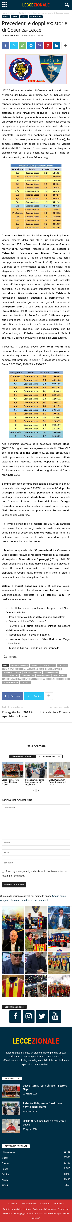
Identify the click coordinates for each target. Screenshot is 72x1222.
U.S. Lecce (25, 682)
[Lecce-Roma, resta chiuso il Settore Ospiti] (12, 770)
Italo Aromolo (11, 35)
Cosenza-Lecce (48, 666)
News (5, 1180)
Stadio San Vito (11, 682)
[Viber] (39, 45)
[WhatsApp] (22, 45)
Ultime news (35, 17)
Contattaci (45, 1203)
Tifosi (5, 1185)
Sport (13, 13)
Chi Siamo (13, 1203)
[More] (65, 45)
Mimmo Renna (43, 675)
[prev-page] (34, 790)
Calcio (21, 13)
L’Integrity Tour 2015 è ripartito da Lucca (17, 714)
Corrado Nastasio (19, 666)
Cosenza (35, 666)
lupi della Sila (27, 675)
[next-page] (38, 790)
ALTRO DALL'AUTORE (49, 756)
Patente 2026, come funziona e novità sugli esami (34, 782)
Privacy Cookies (29, 1203)
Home (4, 13)
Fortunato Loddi (12, 669)
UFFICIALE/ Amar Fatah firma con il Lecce (57, 782)
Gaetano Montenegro (33, 669)
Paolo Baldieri (25, 679)
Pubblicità (59, 1203)
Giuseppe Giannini (32, 672)
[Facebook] (5, 45)
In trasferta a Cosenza (55, 712)
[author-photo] (36, 733)
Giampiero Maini (53, 669)
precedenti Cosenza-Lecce (47, 679)
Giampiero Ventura (12, 672)
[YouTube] (55, 1016)
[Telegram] (31, 45)
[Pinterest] (48, 45)
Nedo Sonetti (10, 679)
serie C (65, 679)
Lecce (24, 17)
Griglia (5, 1174)
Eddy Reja (62, 666)
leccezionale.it (11, 675)
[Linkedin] (56, 45)
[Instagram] (29, 1016)
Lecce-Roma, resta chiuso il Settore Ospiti (10, 782)
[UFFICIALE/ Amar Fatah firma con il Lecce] (59, 770)
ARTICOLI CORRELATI (22, 756)
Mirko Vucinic (59, 675)
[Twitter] (14, 45)
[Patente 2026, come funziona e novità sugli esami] (36, 770)
